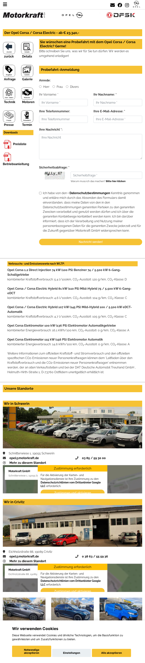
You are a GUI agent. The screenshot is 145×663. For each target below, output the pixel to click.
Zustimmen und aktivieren (72, 493)
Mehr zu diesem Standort (27, 463)
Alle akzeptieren (111, 652)
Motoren (28, 102)
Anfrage (10, 79)
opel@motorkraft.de (24, 458)
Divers (74, 87)
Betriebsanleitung (16, 164)
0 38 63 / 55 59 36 (95, 556)
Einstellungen (71, 652)
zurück (9, 56)
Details (27, 56)
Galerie (27, 79)
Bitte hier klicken (116, 181)
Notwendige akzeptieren (31, 651)
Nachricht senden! (91, 242)
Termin (27, 125)
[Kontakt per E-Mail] (112, 4)
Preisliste (19, 144)
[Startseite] (136, 4)
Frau (59, 87)
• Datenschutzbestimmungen (89, 193)
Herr (45, 87)
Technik (9, 102)
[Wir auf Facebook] (120, 4)
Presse (9, 125)
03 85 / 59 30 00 (94, 458)
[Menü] (5, 4)
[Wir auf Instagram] (127, 4)
